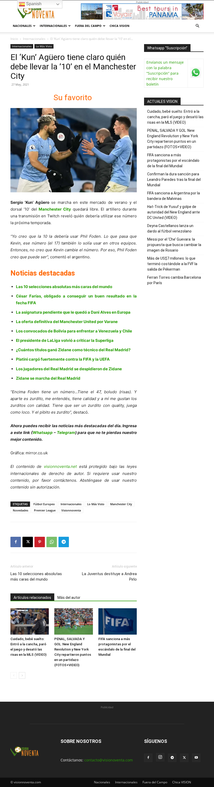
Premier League (45, 510)
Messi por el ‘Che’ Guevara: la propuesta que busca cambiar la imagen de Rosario (174, 244)
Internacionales (53, 26)
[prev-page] (13, 675)
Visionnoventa (71, 510)
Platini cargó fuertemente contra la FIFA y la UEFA (63, 359)
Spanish (33, 4)
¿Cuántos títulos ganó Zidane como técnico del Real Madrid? (73, 349)
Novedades (20, 510)
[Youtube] (196, 758)
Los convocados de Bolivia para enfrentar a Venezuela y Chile (74, 331)
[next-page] (22, 675)
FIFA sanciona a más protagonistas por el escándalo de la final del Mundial (173, 160)
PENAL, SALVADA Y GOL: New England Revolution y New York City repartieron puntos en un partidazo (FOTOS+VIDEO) (172, 138)
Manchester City (121, 504)
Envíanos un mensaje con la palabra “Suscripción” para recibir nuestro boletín (165, 73)
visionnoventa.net (60, 466)
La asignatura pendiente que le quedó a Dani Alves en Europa (73, 312)
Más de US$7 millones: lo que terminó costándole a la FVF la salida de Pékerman (172, 263)
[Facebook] (15, 542)
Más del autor (68, 597)
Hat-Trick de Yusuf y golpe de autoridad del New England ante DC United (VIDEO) (173, 212)
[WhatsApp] (51, 542)
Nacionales (22, 26)
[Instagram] (160, 757)
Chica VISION (119, 26)
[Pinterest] (39, 542)
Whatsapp (43, 432)
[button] (197, 25)
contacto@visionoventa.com (108, 760)
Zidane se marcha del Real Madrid (48, 378)
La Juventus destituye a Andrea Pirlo (109, 576)
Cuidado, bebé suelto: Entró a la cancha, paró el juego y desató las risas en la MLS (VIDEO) (175, 116)
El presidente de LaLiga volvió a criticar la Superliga (65, 340)
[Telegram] (63, 542)
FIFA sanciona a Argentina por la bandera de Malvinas (173, 196)
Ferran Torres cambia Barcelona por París (174, 280)
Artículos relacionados (32, 597)
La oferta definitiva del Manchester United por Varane (67, 321)
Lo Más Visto (44, 46)
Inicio (14, 39)
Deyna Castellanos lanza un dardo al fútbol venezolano (170, 228)
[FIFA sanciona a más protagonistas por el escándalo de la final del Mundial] (117, 621)
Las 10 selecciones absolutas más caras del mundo (64, 286)
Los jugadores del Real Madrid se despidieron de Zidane (69, 368)
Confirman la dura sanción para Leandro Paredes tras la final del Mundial (174, 179)
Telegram (66, 432)
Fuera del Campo (88, 26)
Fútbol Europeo (44, 504)
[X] (27, 542)
